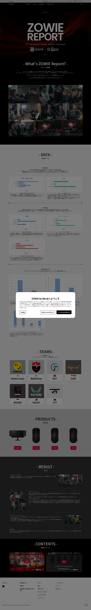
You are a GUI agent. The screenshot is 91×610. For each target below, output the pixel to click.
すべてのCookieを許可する (64, 312)
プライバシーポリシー (66, 306)
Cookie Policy (55, 306)
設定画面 (23, 312)
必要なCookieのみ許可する (48, 312)
